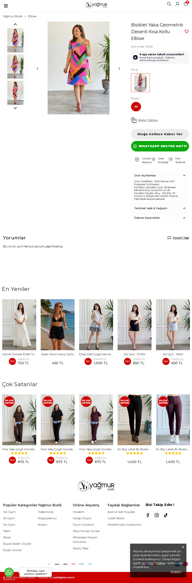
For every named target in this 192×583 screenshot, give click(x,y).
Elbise (32, 16)
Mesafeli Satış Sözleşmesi (124, 524)
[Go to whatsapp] (9, 572)
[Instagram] (156, 515)
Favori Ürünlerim (83, 524)
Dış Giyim (9, 524)
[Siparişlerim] (177, 3)
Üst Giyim (9, 512)
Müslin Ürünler (12, 550)
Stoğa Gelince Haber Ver (160, 134)
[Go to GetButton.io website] (9, 579)
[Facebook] (148, 515)
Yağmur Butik (12, 16)
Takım (7, 531)
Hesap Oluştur (82, 518)
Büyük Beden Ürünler (17, 544)
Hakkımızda (45, 512)
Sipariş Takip (80, 548)
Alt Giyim (9, 518)
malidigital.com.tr (63, 577)
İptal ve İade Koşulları (121, 512)
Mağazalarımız (47, 518)
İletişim (42, 524)
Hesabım (79, 512)
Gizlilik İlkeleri (116, 518)
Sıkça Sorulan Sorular (86, 531)
